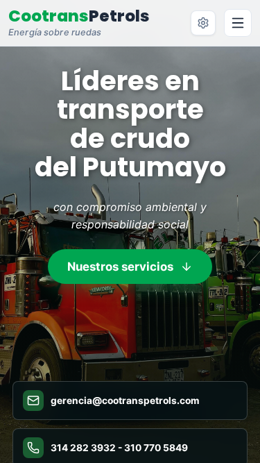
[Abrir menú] (238, 23)
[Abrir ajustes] (203, 22)
